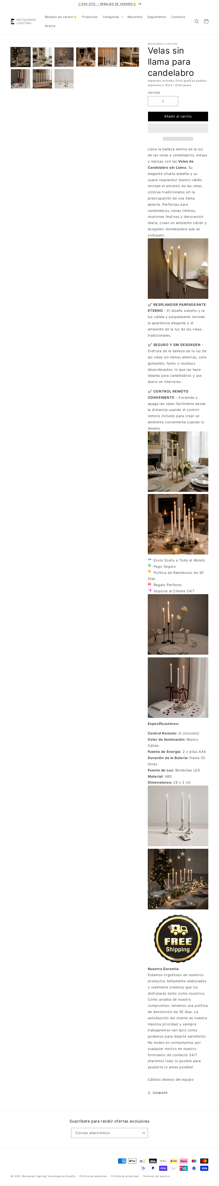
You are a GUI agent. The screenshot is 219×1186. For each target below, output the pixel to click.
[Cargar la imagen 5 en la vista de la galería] (107, 57)
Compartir (160, 1092)
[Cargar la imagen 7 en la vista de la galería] (20, 79)
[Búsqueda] (196, 21)
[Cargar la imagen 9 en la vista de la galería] (64, 79)
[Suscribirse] (143, 1133)
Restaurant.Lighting (34, 1176)
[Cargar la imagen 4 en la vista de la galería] (86, 57)
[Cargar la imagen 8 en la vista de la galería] (42, 79)
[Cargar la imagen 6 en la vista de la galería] (129, 57)
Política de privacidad (125, 1176)
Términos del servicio (156, 1176)
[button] (178, 128)
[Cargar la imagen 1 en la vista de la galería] (20, 57)
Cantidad (154, 92)
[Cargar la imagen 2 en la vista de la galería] (42, 57)
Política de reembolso (93, 1176)
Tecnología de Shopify (61, 1176)
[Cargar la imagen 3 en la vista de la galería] (64, 57)
